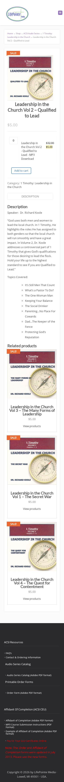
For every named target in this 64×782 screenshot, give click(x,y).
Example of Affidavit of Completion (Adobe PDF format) (31, 732)
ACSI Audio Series (31, 33)
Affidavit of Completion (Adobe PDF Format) (29, 720)
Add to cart (21, 170)
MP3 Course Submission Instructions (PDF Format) (29, 726)
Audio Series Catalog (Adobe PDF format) (29, 675)
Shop (18, 33)
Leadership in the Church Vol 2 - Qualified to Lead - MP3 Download (31, 151)
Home (10, 33)
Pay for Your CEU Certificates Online (26, 740)
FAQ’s (9, 653)
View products (32, 426)
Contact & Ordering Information (23, 657)
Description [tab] (30, 196)
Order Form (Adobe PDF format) (24, 692)
